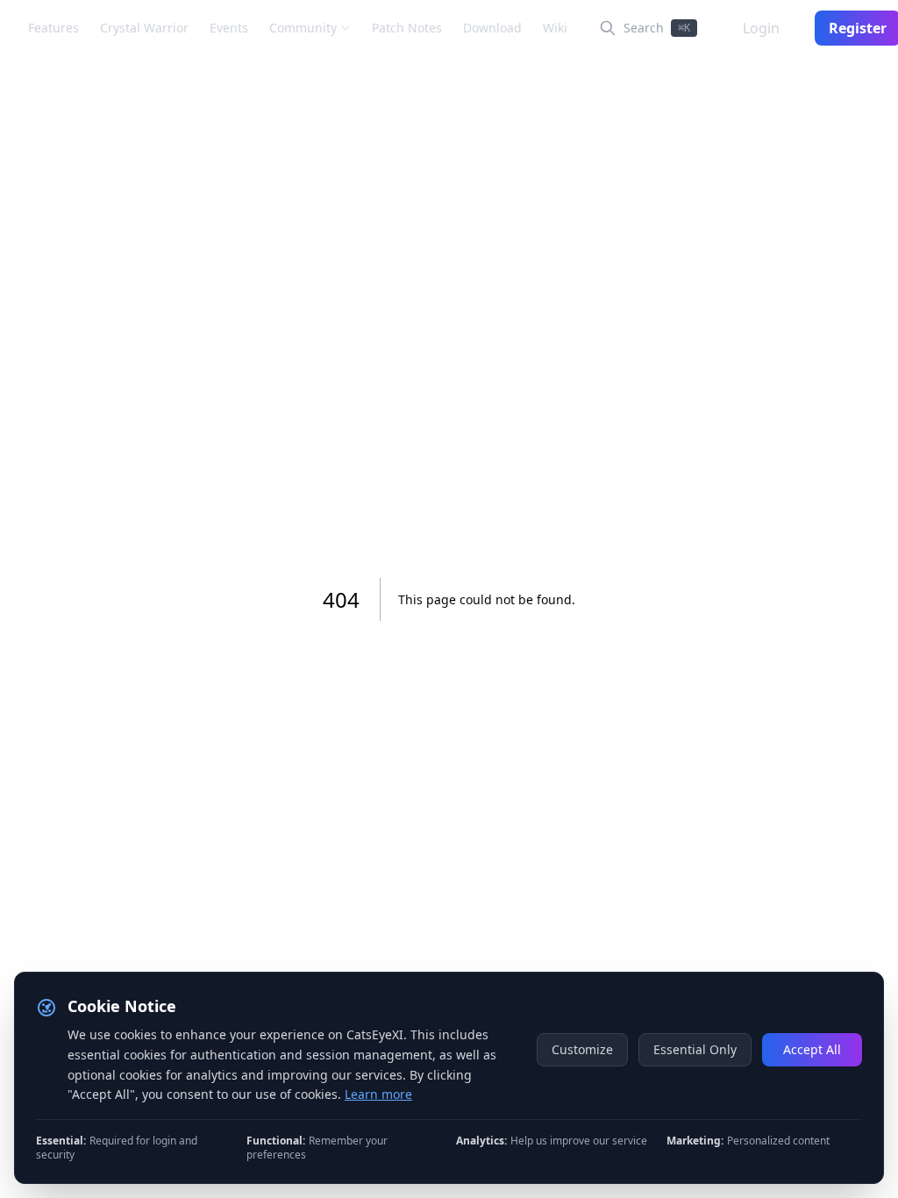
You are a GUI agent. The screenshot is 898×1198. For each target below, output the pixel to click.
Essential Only (695, 1049)
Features (53, 27)
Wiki (555, 27)
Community (303, 27)
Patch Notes (407, 27)
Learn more (378, 1094)
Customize (582, 1049)
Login (761, 28)
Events (229, 27)
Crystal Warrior (144, 27)
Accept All (812, 1049)
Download (492, 27)
